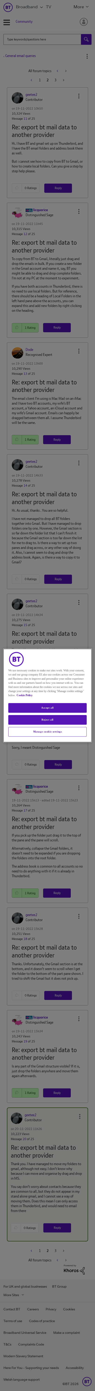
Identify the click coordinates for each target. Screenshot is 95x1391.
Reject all (47, 719)
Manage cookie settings (47, 731)
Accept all (47, 707)
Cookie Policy (25, 695)
